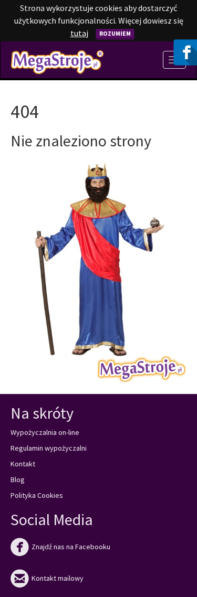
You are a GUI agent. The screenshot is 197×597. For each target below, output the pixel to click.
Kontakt (23, 463)
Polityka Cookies (37, 495)
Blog (18, 479)
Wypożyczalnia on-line (45, 432)
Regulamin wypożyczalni (49, 448)
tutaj (79, 33)
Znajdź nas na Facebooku (60, 547)
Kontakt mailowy (47, 578)
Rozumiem (115, 33)
